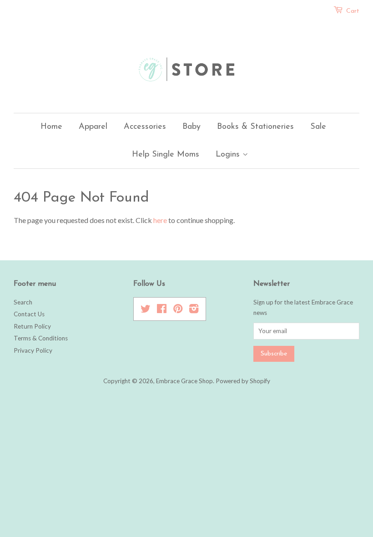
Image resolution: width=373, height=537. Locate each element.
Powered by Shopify (243, 381)
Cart (352, 11)
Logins (229, 155)
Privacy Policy (33, 350)
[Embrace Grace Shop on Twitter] (146, 310)
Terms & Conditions (41, 338)
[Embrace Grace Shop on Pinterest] (178, 310)
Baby (191, 127)
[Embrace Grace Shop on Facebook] (161, 310)
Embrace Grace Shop (184, 381)
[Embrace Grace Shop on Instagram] (194, 310)
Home (51, 127)
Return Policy (32, 326)
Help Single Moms (165, 155)
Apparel (93, 127)
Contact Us (29, 314)
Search (23, 302)
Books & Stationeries (255, 127)
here (160, 220)
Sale (318, 127)
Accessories (145, 127)
